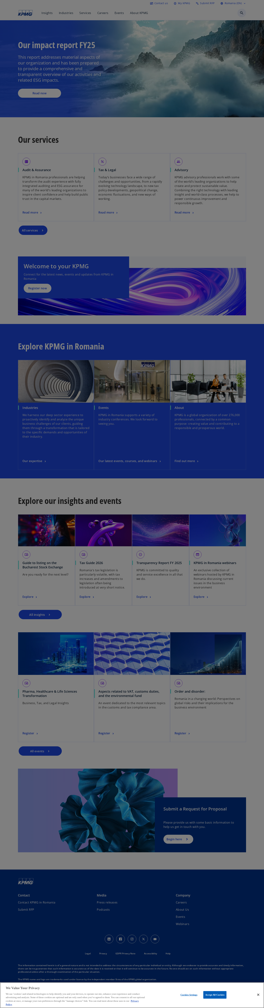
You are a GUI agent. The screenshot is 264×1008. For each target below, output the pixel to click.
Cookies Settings (188, 994)
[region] (132, 995)
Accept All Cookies (214, 994)
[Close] (258, 995)
